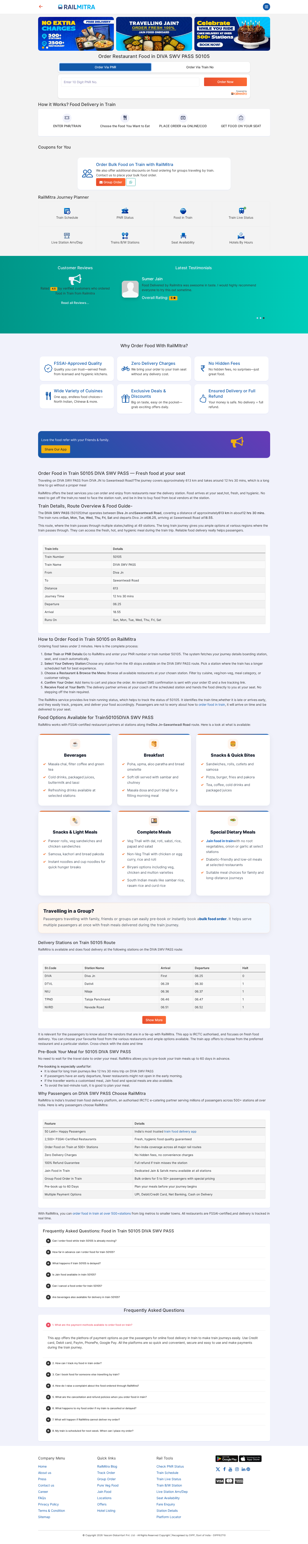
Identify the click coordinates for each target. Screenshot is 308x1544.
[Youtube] (230, 1469)
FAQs (42, 1498)
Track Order (106, 1473)
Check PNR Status (170, 1466)
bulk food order (213, 919)
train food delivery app (180, 1131)
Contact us (46, 1485)
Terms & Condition (51, 1510)
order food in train (212, 704)
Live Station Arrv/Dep (172, 1491)
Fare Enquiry (165, 1504)
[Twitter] (218, 1469)
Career (43, 1491)
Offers (101, 1504)
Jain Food (104, 1491)
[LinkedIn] (243, 1469)
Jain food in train (219, 841)
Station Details (167, 1510)
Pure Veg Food (108, 1485)
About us (44, 1473)
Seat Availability (168, 1498)
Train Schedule (167, 1473)
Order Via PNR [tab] (105, 67)
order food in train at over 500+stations (102, 1213)
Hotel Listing (106, 1510)
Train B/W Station (169, 1485)
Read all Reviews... (75, 303)
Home (42, 1466)
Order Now (225, 82)
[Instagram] (237, 1469)
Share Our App (56, 449)
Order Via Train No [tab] (200, 67)
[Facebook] (224, 1469)
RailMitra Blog (107, 1466)
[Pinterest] (248, 1469)
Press (42, 1479)
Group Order (112, 182)
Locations (104, 1498)
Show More (154, 1020)
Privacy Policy (48, 1504)
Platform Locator (168, 1517)
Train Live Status (168, 1479)
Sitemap (44, 1517)
